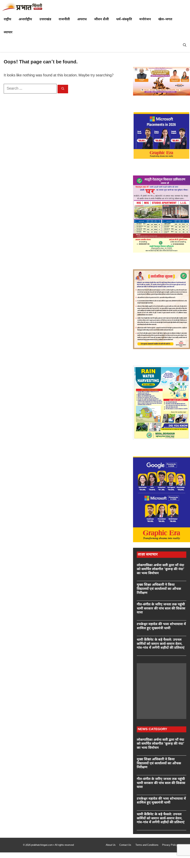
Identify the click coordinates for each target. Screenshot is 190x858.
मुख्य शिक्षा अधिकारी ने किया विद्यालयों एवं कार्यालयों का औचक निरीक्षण (159, 589)
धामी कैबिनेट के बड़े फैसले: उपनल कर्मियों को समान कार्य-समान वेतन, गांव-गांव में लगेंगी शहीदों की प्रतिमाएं (160, 644)
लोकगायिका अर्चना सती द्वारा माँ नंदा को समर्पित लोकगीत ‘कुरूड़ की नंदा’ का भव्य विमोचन (160, 569)
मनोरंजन (145, 19)
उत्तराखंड (45, 19)
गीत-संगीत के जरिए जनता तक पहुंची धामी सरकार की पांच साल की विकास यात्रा (161, 608)
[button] (184, 45)
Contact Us (125, 845)
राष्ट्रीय (7, 19)
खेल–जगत (165, 19)
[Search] (63, 89)
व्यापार (8, 32)
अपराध (82, 19)
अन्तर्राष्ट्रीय (25, 19)
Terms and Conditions (146, 845)
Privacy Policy (170, 845)
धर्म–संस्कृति (124, 19)
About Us (111, 845)
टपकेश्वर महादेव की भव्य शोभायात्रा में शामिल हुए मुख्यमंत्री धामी (161, 626)
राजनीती (64, 19)
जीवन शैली (101, 19)
